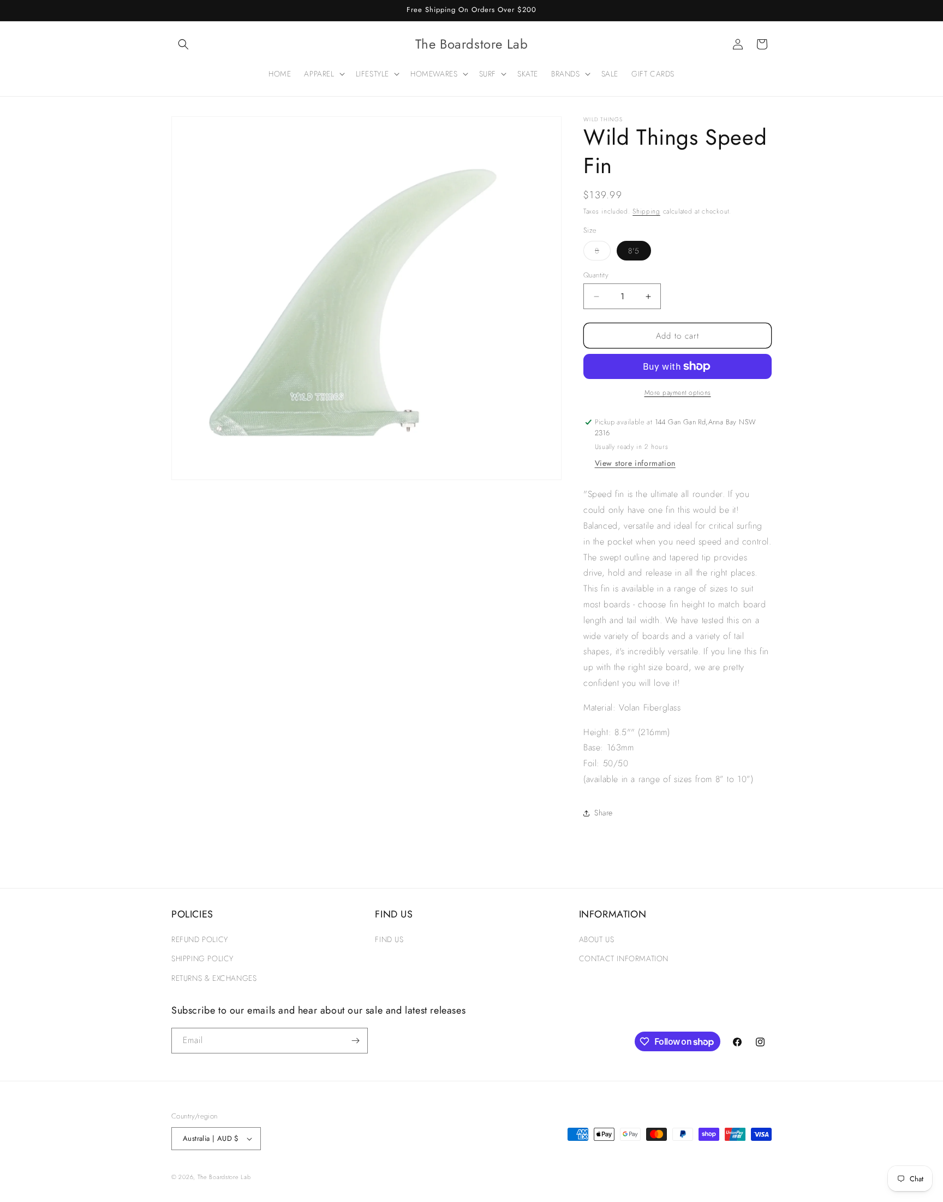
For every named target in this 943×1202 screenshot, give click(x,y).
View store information (635, 463)
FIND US (389, 939)
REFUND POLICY (199, 939)
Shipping (646, 211)
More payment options (677, 393)
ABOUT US (596, 939)
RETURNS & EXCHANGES (213, 978)
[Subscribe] (355, 1040)
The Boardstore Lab (224, 1177)
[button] (183, 44)
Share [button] (603, 812)
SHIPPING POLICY (202, 958)
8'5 (634, 250)
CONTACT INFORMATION (624, 958)
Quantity (595, 275)
